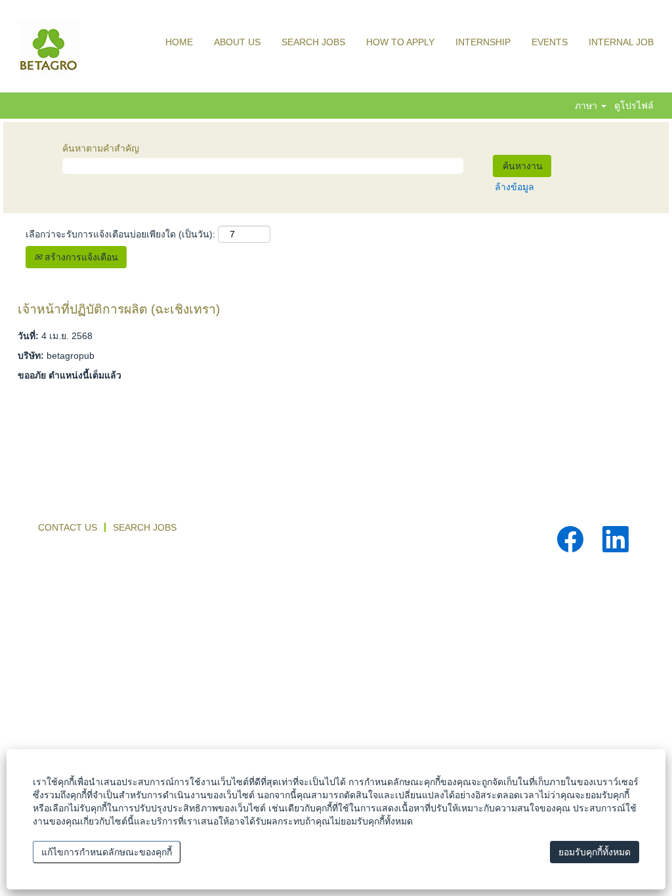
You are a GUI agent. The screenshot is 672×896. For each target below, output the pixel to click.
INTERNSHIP (483, 42)
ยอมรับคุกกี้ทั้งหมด (594, 852)
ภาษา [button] (587, 105)
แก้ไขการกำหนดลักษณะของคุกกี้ (106, 852)
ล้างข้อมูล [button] (514, 187)
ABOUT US (237, 42)
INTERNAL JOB (621, 42)
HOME (179, 42)
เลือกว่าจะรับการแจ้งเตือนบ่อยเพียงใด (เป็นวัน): (120, 234)
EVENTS (550, 42)
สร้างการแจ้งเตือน (80, 257)
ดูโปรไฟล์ (634, 105)
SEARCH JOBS (313, 42)
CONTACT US (67, 527)
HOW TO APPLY (400, 42)
